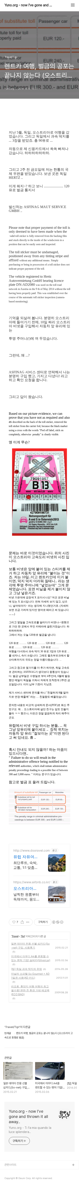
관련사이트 (10, 1164)
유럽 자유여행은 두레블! (25, 856)
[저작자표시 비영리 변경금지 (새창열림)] (57, 922)
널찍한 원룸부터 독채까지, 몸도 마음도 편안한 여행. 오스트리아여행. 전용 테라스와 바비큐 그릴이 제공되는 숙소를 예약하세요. (26, 897)
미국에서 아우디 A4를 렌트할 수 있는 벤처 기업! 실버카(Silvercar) (30, 958)
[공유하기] (22, 922)
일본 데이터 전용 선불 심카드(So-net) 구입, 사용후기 (30, 945)
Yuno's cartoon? (15, 1172)
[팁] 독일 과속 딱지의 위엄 (26, 969)
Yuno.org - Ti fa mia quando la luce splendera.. (30, 1130)
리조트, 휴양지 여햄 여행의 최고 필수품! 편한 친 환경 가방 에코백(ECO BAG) (30, 990)
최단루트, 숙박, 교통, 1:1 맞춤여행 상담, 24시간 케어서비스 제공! (25, 865)
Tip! (23, 936)
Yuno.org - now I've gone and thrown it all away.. (28, 5)
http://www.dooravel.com (31, 850)
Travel (15, 936)
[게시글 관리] (28, 922)
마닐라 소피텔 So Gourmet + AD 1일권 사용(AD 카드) (30, 975)
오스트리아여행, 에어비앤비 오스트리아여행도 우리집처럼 (26, 888)
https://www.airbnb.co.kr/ (31, 882)
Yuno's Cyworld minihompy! (22, 1179)
